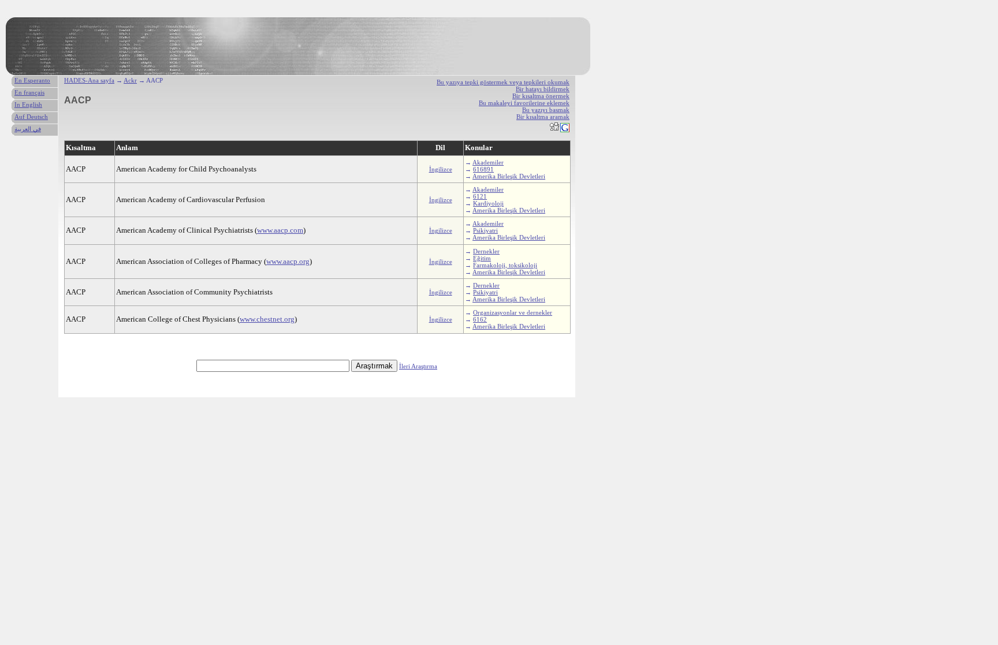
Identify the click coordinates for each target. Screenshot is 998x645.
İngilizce (440, 169)
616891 (483, 169)
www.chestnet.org (267, 319)
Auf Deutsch (31, 116)
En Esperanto (32, 80)
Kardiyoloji (488, 203)
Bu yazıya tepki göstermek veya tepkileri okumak (503, 82)
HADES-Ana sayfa (89, 80)
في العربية (27, 128)
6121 (480, 196)
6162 (480, 319)
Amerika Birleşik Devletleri (508, 176)
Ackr (130, 80)
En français (29, 92)
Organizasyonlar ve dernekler (512, 312)
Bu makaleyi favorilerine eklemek (524, 102)
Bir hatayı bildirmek (542, 88)
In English (28, 104)
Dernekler (486, 251)
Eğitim (482, 258)
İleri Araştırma (418, 366)
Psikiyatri (485, 230)
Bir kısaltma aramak (542, 116)
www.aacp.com (280, 230)
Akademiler (488, 162)
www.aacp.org (288, 261)
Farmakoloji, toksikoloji (505, 265)
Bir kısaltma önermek (540, 95)
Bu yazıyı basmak (545, 109)
